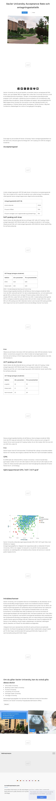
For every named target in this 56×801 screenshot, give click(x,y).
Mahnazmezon (6, 753)
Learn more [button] (48, 793)
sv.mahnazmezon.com (11, 785)
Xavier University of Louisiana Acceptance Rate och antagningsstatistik (11, 715)
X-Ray (32, 730)
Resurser (25, 12)
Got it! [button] (41, 797)
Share (33, 12)
